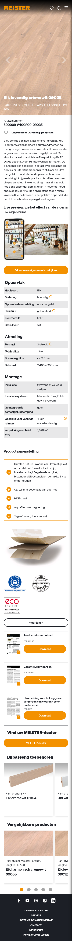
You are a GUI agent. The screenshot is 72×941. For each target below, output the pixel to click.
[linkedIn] (53, 900)
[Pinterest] (36, 900)
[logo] (17, 8)
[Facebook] (18, 900)
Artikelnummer (13, 120)
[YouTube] (27, 900)
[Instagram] (44, 900)
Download (45, 649)
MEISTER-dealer (36, 743)
